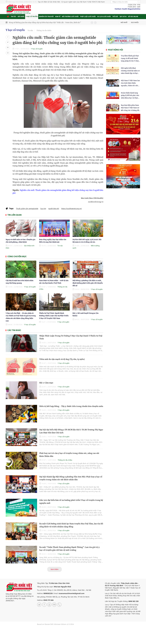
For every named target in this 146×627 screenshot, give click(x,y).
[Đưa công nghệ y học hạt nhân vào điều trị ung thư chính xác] (54, 228)
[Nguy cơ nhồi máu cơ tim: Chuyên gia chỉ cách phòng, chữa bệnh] (21, 228)
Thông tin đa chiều (43, 30)
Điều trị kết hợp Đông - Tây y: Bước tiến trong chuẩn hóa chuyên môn (71, 406)
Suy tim (43, 208)
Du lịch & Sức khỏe (104, 16)
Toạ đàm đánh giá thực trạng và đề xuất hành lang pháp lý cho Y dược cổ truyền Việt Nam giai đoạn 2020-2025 (130, 58)
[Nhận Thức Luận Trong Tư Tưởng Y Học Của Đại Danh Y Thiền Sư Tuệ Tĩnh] (21, 343)
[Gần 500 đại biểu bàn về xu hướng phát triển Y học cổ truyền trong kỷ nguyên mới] (21, 507)
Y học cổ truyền (31, 16)
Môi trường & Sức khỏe (70, 16)
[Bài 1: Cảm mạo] (21, 390)
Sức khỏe (21, 16)
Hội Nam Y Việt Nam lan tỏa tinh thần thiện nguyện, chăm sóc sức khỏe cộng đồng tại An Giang (130, 83)
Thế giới (115, 16)
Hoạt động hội (115, 50)
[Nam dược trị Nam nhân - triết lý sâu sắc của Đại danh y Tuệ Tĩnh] (54, 269)
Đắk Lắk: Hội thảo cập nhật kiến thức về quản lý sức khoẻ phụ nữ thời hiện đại (39, 22)
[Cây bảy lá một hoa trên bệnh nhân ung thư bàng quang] (21, 269)
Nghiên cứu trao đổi (46, 16)
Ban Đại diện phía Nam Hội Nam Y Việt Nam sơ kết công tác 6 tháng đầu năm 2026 (130, 108)
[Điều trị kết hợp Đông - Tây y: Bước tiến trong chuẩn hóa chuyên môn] (21, 414)
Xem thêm (54, 569)
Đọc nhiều (135, 22)
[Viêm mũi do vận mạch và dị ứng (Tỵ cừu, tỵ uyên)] (21, 367)
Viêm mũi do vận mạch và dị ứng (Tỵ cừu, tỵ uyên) (62, 359)
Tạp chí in (123, 16)
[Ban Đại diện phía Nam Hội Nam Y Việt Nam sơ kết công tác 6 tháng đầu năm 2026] (112, 107)
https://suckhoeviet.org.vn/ (71, 208)
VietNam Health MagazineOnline (127, 9)
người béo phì (53, 208)
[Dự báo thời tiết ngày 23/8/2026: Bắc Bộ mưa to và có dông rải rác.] (88, 228)
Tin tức (13, 16)
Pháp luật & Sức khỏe (88, 16)
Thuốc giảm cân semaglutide (27, 208)
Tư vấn (30, 30)
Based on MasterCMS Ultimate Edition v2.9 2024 (55, 624)
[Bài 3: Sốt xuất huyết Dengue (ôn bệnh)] (88, 302)
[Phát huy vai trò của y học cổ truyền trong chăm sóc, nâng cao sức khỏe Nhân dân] (21, 461)
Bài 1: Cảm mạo (46, 383)
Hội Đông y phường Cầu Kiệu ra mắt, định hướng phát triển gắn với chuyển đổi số (88, 283)
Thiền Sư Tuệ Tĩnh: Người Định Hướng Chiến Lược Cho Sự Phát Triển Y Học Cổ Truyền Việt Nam (54, 315)
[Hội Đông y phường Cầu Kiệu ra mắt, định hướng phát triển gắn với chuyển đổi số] (88, 269)
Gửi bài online (133, 16)
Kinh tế (57, 16)
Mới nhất (124, 22)
